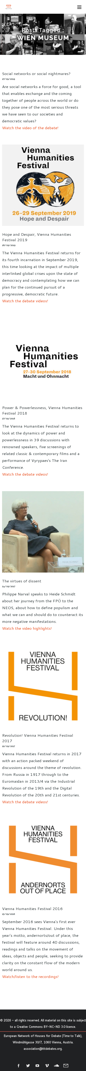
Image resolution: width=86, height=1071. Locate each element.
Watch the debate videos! (25, 300)
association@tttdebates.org (43, 1049)
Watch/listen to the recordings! (30, 976)
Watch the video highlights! (27, 628)
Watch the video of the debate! (30, 127)
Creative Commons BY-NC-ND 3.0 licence (46, 1027)
